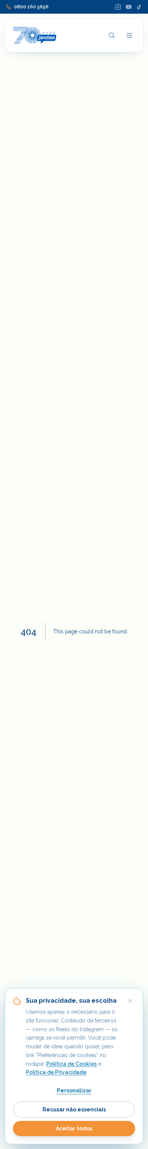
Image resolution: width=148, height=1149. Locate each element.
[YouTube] (129, 7)
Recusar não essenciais (74, 1109)
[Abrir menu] (129, 35)
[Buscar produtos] (111, 35)
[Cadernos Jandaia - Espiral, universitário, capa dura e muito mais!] (34, 35)
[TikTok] (139, 7)
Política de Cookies (71, 1064)
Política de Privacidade (56, 1072)
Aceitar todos (74, 1128)
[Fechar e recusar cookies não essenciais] (130, 1001)
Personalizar (74, 1090)
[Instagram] (118, 7)
